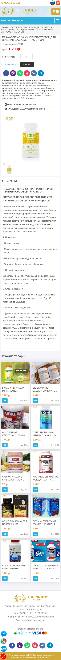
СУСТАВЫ (15, 27)
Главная (4, 27)
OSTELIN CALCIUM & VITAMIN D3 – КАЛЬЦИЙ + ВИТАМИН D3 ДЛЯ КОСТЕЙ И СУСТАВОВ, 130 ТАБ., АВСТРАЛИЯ (45, 434)
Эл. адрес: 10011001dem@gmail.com (26, 108)
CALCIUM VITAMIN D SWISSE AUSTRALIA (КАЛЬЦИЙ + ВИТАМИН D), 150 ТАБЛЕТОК (13, 478)
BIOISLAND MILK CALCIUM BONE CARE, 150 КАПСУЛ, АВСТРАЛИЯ (46, 389)
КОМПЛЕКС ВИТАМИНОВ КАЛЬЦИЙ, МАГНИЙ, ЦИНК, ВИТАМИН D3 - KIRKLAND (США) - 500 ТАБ (45, 478)
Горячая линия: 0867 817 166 (21, 104)
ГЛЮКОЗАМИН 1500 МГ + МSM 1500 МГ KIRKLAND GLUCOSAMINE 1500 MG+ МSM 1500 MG (46, 567)
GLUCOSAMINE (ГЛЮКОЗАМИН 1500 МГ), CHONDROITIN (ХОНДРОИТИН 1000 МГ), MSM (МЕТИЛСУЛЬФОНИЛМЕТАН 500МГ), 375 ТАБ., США (15, 434)
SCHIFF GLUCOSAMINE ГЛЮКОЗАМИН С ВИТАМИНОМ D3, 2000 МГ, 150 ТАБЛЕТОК (14, 567)
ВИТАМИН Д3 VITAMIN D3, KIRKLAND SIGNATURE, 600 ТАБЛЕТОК (13, 389)
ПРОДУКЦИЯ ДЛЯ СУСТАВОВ (36, 27)
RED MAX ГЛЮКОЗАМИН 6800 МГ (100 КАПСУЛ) (45, 522)
